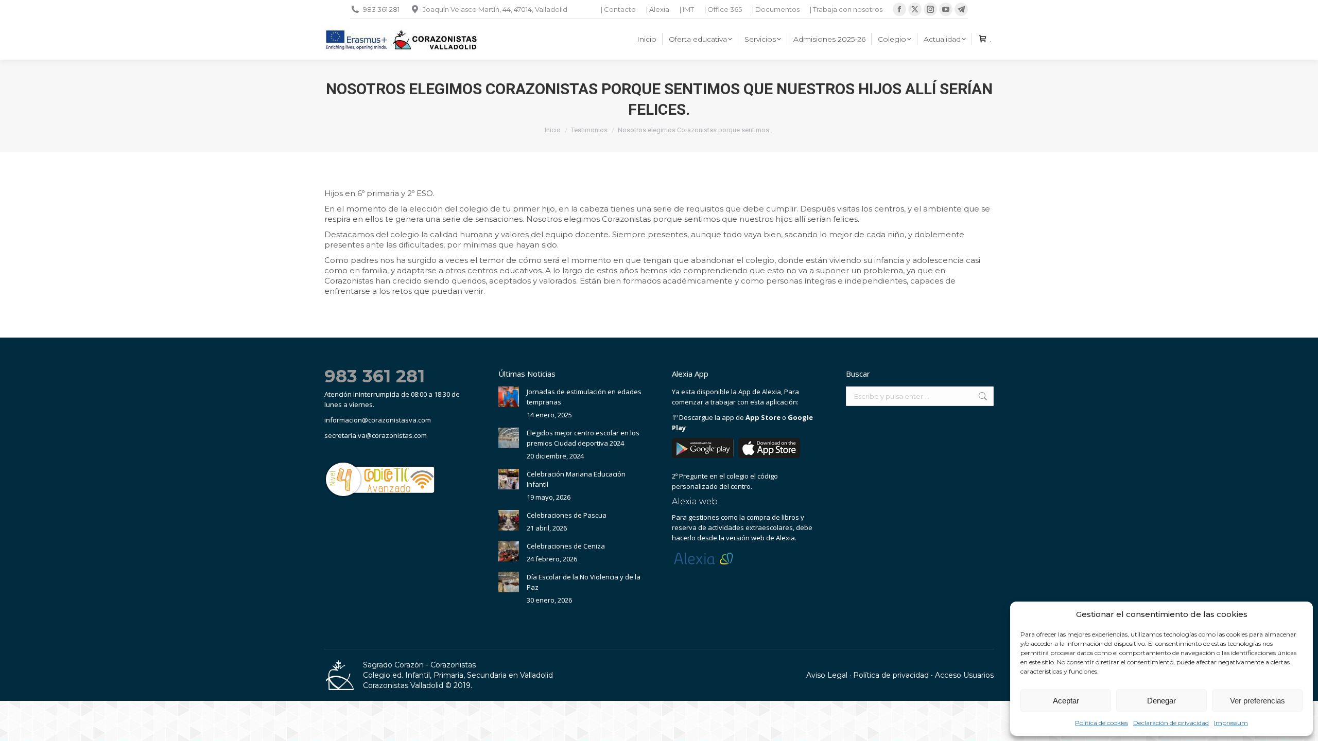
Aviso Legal (826, 675)
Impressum (1231, 723)
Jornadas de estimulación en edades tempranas (584, 397)
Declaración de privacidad (1171, 723)
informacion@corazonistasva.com (377, 420)
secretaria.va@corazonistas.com (375, 435)
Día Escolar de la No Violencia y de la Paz (583, 582)
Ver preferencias (1257, 700)
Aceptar (1066, 700)
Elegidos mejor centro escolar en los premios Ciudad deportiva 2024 (583, 438)
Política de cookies (1101, 723)
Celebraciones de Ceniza (566, 546)
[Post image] (508, 396)
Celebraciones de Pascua (566, 515)
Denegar (1161, 700)
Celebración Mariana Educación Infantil (576, 479)
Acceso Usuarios (964, 675)
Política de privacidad (891, 675)
